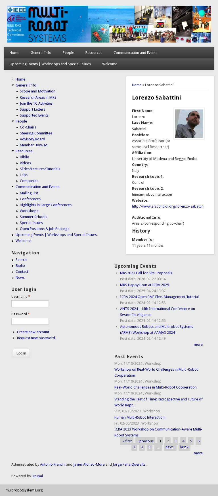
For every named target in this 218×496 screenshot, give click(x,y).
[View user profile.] (189, 138)
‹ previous (145, 441)
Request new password (36, 338)
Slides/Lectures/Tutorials (40, 169)
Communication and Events (135, 52)
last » (184, 447)
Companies (29, 181)
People (68, 52)
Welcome (109, 64)
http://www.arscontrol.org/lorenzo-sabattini (168, 206)
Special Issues (31, 223)
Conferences (30, 199)
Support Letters (32, 109)
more (198, 344)
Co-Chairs (28, 127)
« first (127, 441)
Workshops (29, 211)
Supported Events (34, 115)
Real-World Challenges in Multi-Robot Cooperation (155, 387)
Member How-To (33, 145)
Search (21, 260)
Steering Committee (36, 133)
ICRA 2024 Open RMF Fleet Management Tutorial (159, 297)
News (20, 277)
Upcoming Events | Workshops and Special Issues (50, 64)
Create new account (33, 332)
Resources (93, 52)
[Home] (109, 41)
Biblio (24, 157)
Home (14, 52)
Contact (22, 271)
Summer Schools (33, 217)
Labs (24, 175)
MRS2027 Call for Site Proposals (146, 273)
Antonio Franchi (52, 464)
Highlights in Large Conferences (46, 205)
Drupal (37, 476)
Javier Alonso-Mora (88, 464)
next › (170, 447)
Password (20, 314)
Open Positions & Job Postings (44, 229)
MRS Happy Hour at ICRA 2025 (144, 285)
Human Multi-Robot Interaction (139, 417)
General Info (41, 52)
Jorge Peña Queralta (129, 464)
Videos (25, 163)
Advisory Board (32, 139)
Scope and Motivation (37, 91)
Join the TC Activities (36, 103)
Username (20, 297)
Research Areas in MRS (38, 97)
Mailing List (29, 193)
